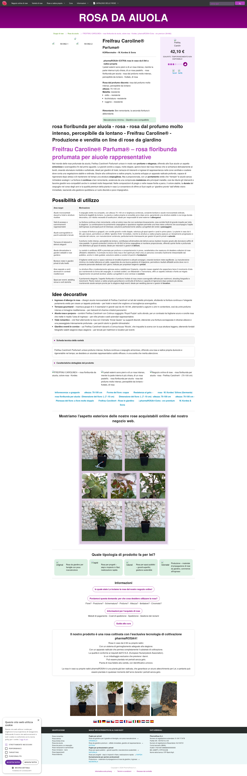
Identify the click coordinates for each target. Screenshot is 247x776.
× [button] (38, 720)
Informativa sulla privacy (103, 771)
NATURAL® (93, 752)
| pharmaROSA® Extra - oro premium (157, 400)
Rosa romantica (57, 736)
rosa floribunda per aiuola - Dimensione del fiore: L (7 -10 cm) (84, 396)
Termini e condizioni (124, 771)
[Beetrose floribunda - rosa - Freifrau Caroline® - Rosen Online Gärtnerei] (103, 721)
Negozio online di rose (19, 3)
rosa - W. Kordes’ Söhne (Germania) (175, 392)
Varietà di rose (37, 3)
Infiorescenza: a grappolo (67, 392)
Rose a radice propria (54, 3)
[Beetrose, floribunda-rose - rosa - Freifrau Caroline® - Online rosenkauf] (117, 721)
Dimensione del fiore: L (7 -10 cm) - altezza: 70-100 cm (145, 396)
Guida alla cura (123, 623)
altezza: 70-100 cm (93, 392)
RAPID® (139, 754)
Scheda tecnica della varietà (70, 340)
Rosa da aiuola (73, 33)
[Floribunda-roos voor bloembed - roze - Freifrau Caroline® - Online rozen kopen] (143, 721)
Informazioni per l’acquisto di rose (123, 610)
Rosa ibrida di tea (58, 741)
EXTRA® (92, 745)
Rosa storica (56, 738)
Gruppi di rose (58, 33)
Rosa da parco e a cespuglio (62, 745)
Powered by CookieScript (22, 771)
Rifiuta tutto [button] (31, 762)
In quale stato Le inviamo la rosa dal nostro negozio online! (123, 589)
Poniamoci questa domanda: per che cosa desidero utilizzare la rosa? (123, 598)
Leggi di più (23, 739)
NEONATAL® (93, 761)
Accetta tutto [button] (13, 762)
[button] (22, 767)
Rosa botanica (57, 754)
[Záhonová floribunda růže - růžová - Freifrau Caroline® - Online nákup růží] (112, 721)
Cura (71, 3)
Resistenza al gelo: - (143, 392)
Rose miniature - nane (60, 750)
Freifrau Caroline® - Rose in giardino (116, 400)
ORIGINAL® (93, 741)
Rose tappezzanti (58, 752)
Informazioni (81, 3)
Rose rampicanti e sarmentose (62, 747)
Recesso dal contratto (144, 771)
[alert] (22, 745)
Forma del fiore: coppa (118, 392)
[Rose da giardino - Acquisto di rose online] (240, 3)
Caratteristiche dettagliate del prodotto (75, 362)
